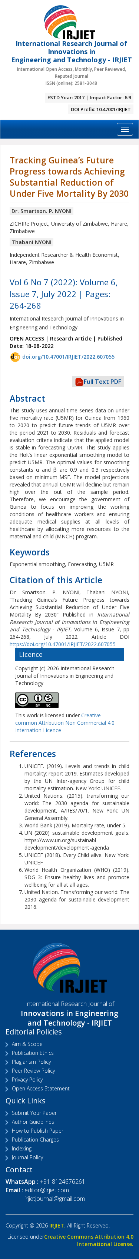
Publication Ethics (33, 1052)
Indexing (22, 1148)
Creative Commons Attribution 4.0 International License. (88, 1240)
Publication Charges (35, 1139)
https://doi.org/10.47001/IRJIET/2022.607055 (63, 644)
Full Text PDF (102, 382)
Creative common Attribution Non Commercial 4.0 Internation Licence (65, 723)
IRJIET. (57, 1225)
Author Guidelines (33, 1121)
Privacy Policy (27, 1079)
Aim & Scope (27, 1043)
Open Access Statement (41, 1088)
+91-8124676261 (62, 1181)
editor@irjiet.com (46, 1190)
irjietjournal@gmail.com (54, 1199)
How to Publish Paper (37, 1130)
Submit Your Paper (34, 1112)
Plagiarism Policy (31, 1061)
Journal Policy (27, 1157)
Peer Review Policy (33, 1070)
